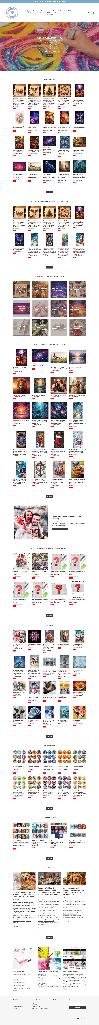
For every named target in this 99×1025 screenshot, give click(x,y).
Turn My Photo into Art (59, 528)
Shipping (15, 1008)
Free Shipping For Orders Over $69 (40, 1008)
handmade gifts (24, 917)
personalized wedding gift (54, 919)
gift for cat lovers (73, 913)
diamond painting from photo (51, 913)
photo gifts (22, 920)
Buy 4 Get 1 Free (36, 1003)
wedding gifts (16, 922)
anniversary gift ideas (42, 911)
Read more (16, 926)
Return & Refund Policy (18, 1006)
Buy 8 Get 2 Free (36, 1004)
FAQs (52, 1003)
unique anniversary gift (49, 920)
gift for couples (41, 917)
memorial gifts (16, 919)
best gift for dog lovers (68, 910)
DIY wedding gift (41, 915)
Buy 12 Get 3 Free (36, 1006)
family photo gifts (16, 917)
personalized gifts (24, 919)
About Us (15, 1003)
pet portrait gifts (16, 920)
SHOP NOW (49, 55)
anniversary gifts (16, 915)
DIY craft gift (66, 913)
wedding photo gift (42, 924)
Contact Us (15, 1004)
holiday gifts (31, 917)
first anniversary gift (50, 915)
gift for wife (55, 917)
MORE (15, 991)
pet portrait (73, 917)
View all (49, 191)
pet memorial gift (66, 917)
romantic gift (40, 920)
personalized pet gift (67, 915)
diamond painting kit (25, 915)
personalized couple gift (43, 919)
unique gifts (28, 920)
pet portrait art (80, 917)
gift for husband (48, 917)
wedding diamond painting (43, 922)
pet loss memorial (77, 915)
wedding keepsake (54, 922)
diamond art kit (41, 913)
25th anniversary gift (42, 910)
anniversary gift (51, 910)
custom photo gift (52, 911)
